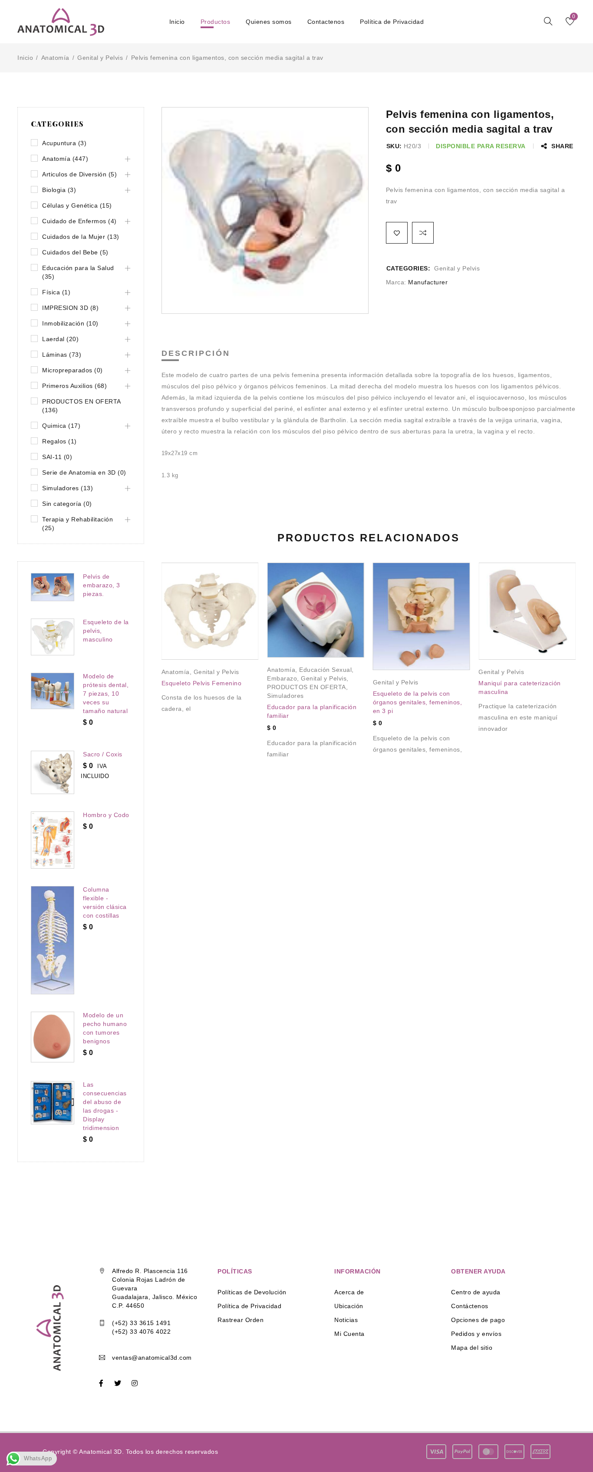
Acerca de (349, 1292)
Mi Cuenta (349, 1333)
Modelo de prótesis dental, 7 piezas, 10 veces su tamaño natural (105, 693)
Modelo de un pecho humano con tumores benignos (105, 1028)
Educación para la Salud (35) (78, 272)
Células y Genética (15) (77, 205)
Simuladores (285, 695)
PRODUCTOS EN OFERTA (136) (81, 406)
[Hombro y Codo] (52, 840)
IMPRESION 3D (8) (70, 307)
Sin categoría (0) (67, 503)
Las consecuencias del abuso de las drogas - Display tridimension (105, 1106)
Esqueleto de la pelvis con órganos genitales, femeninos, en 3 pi (417, 702)
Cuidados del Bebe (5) (75, 252)
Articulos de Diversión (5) (79, 174)
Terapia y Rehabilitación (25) (77, 523)
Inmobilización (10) (70, 323)
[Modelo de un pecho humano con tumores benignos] (52, 1037)
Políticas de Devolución (252, 1292)
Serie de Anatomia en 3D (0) (84, 472)
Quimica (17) (61, 425)
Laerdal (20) (60, 338)
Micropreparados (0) (72, 370)
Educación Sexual (325, 669)
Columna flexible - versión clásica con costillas (105, 902)
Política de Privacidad (249, 1306)
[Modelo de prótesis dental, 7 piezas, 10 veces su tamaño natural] (52, 691)
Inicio (25, 57)
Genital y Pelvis (100, 57)
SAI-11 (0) (57, 456)
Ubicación (348, 1306)
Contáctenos (469, 1306)
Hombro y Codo (106, 814)
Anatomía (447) (65, 158)
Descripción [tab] (195, 353)
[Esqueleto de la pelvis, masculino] (52, 637)
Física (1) (56, 292)
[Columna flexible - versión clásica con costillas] (52, 940)
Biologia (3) (59, 189)
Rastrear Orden (240, 1319)
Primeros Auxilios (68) (74, 385)
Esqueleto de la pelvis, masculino (106, 631)
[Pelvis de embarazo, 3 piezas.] (52, 587)
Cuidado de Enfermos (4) (79, 221)
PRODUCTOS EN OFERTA (306, 687)
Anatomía (55, 57)
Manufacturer (428, 282)
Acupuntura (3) (64, 143)
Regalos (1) (59, 441)
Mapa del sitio (471, 1347)
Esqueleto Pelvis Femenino (201, 683)
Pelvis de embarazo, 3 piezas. (101, 585)
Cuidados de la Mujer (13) (80, 236)
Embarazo (282, 678)
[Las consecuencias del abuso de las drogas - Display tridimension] (52, 1102)
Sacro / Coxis (102, 754)
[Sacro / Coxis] (52, 772)
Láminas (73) (61, 354)
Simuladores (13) (67, 488)
